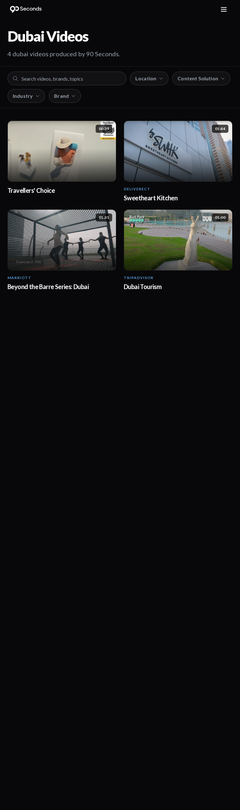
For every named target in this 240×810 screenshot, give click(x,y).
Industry (23, 96)
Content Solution (198, 78)
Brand (61, 96)
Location (145, 78)
